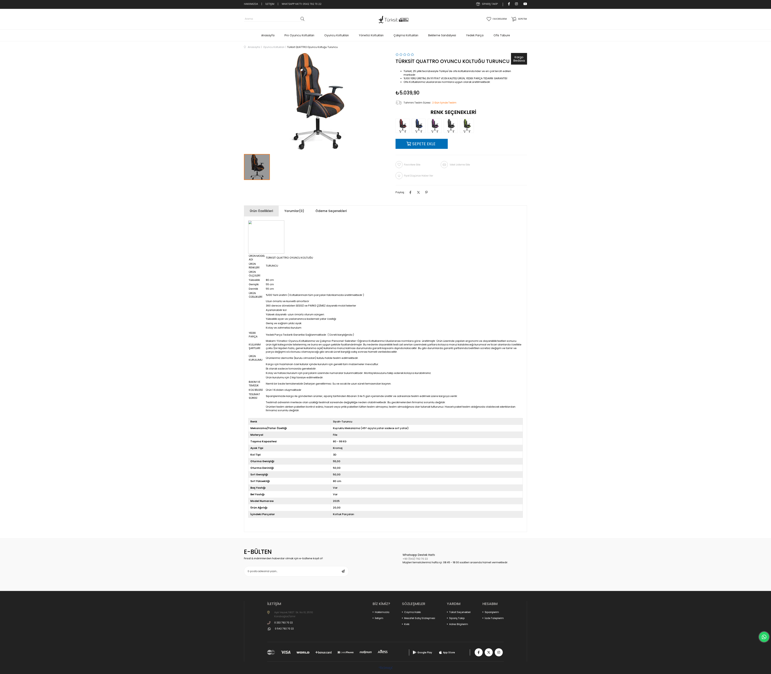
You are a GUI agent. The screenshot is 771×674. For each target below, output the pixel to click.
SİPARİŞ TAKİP (490, 4)
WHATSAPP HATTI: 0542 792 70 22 (301, 4)
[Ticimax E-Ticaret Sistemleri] (385, 668)
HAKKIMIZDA (251, 4)
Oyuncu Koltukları (336, 35)
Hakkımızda (382, 612)
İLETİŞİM (269, 4)
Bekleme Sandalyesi (442, 35)
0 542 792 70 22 (284, 628)
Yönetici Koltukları (371, 35)
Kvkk (406, 624)
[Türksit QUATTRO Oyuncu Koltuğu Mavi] (420, 126)
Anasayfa (267, 35)
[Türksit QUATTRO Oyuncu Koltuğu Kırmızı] (404, 126)
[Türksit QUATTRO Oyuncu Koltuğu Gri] (452, 126)
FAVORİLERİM (500, 18)
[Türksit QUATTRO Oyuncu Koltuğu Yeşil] (468, 126)
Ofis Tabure (502, 35)
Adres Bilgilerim (458, 624)
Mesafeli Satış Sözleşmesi (419, 618)
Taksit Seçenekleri (460, 612)
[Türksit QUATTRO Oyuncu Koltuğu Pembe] (436, 126)
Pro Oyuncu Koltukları (299, 35)
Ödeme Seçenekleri (331, 211)
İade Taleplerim (494, 618)
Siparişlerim (492, 612)
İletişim (379, 618)
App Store (449, 652)
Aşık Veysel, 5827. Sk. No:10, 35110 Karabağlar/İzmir (293, 614)
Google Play (424, 652)
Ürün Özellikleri (261, 211)
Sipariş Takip (457, 618)
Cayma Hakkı (412, 612)
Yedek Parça (474, 35)
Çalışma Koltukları (406, 35)
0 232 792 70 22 (283, 622)
